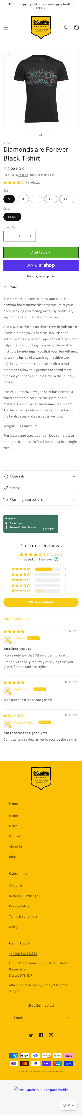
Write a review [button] (41, 602)
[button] (6, 28)
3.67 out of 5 (53, 554)
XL (51, 199)
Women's (16, 836)
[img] (14, 631)
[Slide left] (31, 135)
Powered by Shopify (54, 1071)
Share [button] (13, 287)
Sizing (13, 927)
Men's (13, 826)
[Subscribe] (68, 1018)
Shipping (23, 174)
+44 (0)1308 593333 (23, 953)
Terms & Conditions (23, 916)
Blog (12, 857)
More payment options (41, 276)
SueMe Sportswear (35, 1071)
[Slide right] (51, 135)
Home (13, 816)
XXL (66, 199)
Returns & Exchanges (24, 896)
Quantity (9, 227)
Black (12, 217)
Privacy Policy (19, 906)
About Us (16, 846)
